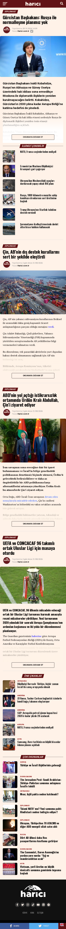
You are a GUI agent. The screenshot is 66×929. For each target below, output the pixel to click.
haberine (36, 636)
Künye (25, 912)
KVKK (32, 912)
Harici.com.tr (23, 31)
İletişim (40, 912)
